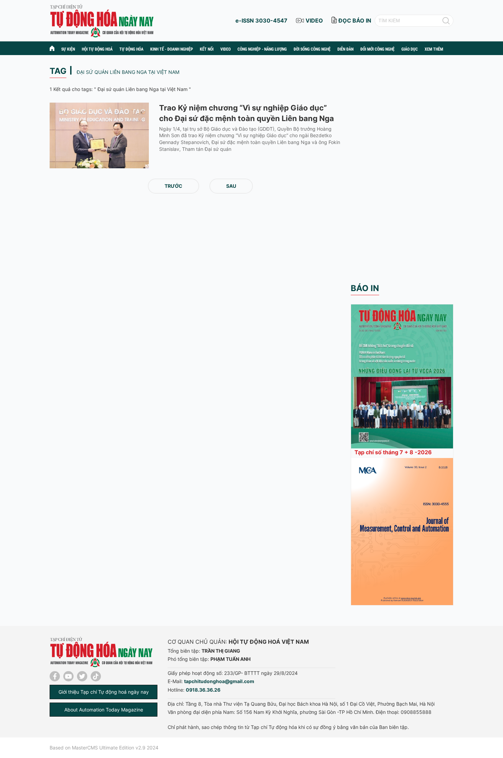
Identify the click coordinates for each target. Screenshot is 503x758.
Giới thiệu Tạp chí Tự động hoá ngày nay (104, 692)
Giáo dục (409, 49)
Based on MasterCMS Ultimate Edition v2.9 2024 (104, 747)
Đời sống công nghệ (312, 49)
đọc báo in (354, 20)
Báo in (365, 288)
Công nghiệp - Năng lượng (262, 49)
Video (225, 49)
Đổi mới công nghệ (377, 49)
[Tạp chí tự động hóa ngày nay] (102, 20)
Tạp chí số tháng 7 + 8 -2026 (393, 452)
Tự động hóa (131, 49)
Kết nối (207, 49)
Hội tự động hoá (97, 49)
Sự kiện (68, 49)
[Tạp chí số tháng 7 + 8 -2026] (402, 376)
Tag (58, 71)
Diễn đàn (345, 49)
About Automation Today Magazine (103, 710)
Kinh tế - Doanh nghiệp (171, 49)
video (314, 20)
